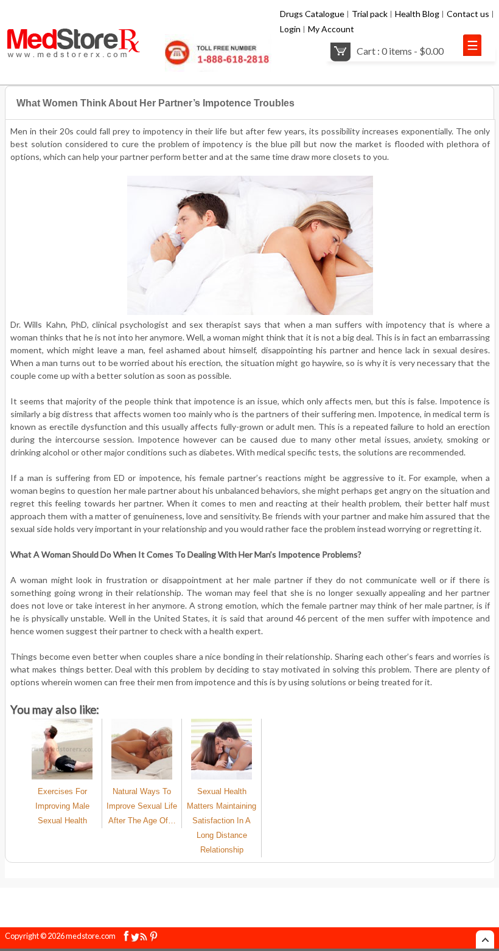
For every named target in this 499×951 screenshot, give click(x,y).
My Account (331, 29)
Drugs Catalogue (312, 14)
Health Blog (417, 14)
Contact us (468, 14)
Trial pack (370, 14)
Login (290, 29)
